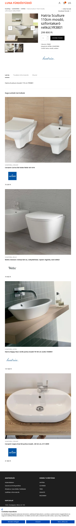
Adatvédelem (9, 482)
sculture (56, 48)
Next (32, 28)
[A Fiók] (59, 3)
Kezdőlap (7, 9)
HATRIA (23, 9)
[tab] (7, 76)
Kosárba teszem (57, 38)
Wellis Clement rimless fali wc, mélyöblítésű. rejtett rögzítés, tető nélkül (32, 260)
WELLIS (15, 257)
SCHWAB (42, 486)
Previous (10, 28)
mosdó (51, 48)
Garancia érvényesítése (13, 486)
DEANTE (42, 492)
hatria (47, 48)
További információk (21, 75)
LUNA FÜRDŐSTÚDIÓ (18, 3)
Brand (34, 75)
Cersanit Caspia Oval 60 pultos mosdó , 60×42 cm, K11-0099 (27, 444)
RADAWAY (42, 496)
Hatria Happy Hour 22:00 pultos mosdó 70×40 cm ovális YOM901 (29, 352)
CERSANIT (15, 165)
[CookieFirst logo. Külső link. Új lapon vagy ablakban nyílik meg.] (2, 509)
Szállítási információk (12, 492)
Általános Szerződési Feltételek (15, 489)
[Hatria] (48, 58)
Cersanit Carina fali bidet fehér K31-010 (20, 167)
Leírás (7, 75)
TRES (41, 489)
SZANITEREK (15, 9)
